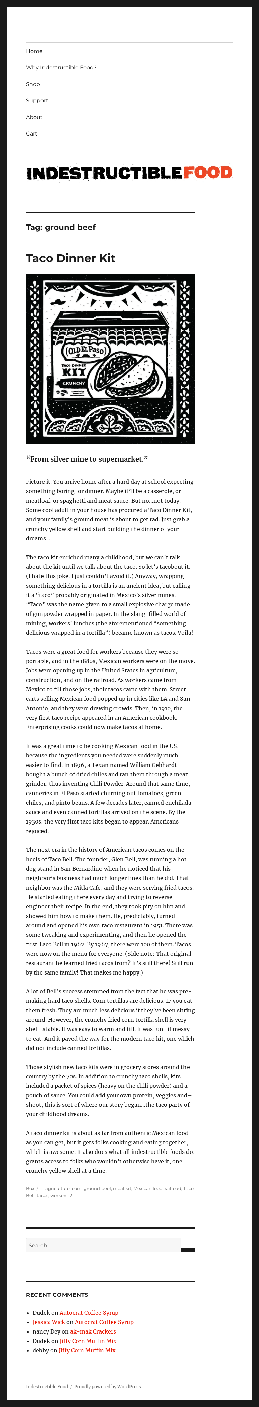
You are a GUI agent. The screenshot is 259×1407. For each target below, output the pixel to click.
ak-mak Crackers (93, 1331)
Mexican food (148, 1188)
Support (37, 100)
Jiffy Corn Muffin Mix (88, 1341)
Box (30, 1188)
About (34, 117)
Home (34, 51)
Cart (31, 133)
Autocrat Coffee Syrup (89, 1312)
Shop (33, 84)
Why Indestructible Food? (61, 67)
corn (77, 1188)
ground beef (97, 1188)
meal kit (122, 1188)
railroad (173, 1188)
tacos (42, 1195)
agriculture (57, 1188)
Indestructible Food (47, 1387)
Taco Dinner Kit (70, 258)
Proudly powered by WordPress (107, 1387)
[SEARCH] (188, 1250)
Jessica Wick (49, 1322)
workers (58, 1195)
